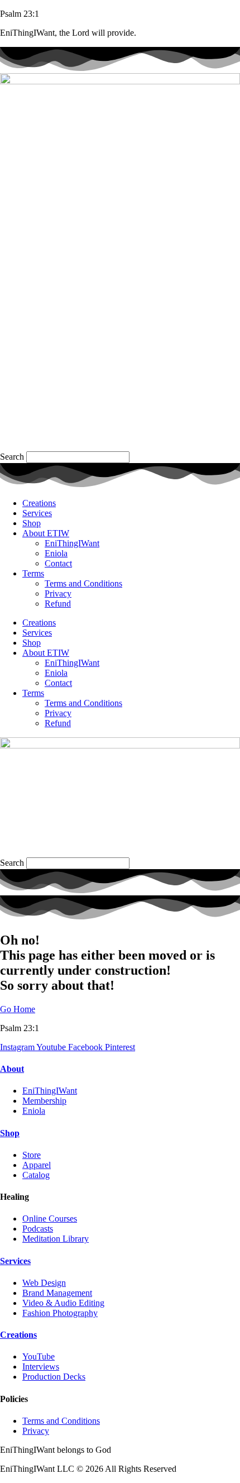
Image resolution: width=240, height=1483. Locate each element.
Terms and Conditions (83, 583)
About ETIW (45, 533)
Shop (31, 523)
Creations (39, 503)
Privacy (58, 593)
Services (37, 513)
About (12, 1069)
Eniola (56, 553)
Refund (58, 603)
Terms (33, 573)
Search (12, 456)
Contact (58, 563)
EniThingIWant (72, 543)
